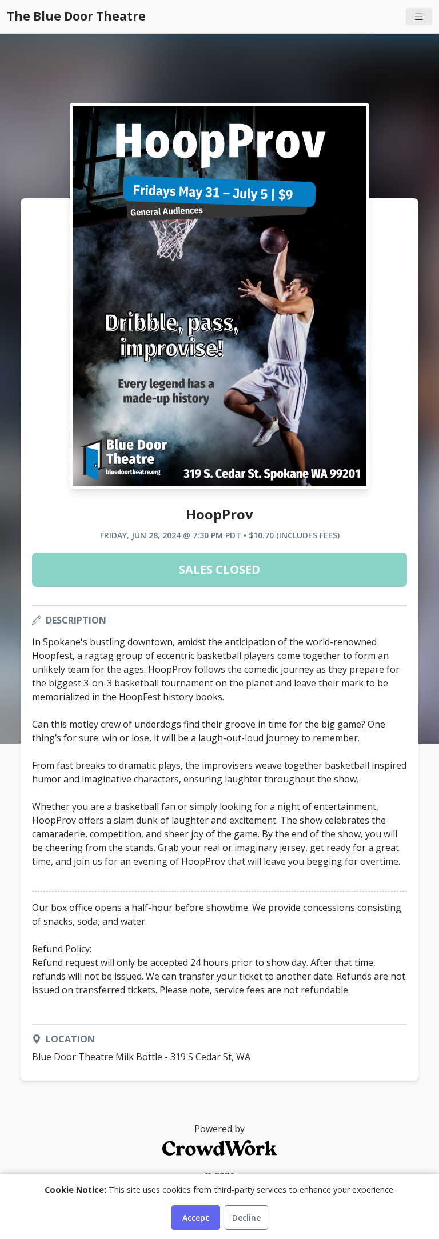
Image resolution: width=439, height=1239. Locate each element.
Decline (246, 1217)
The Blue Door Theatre (76, 16)
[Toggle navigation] (419, 17)
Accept (195, 1217)
